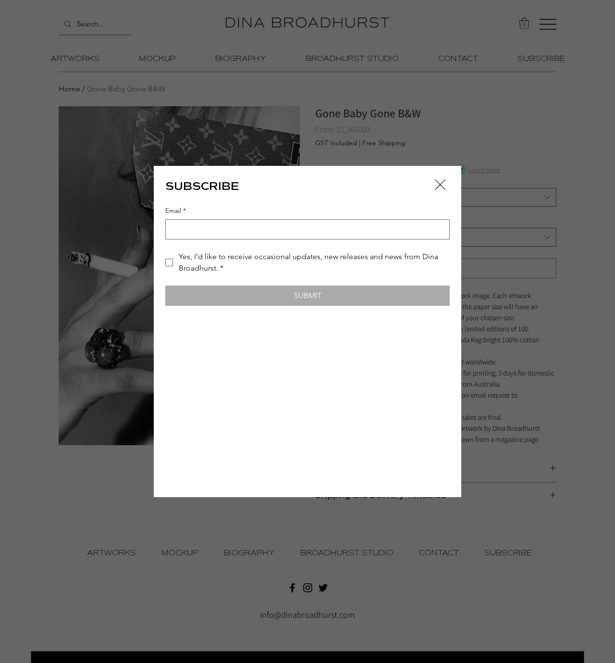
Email (175, 210)
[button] (440, 185)
